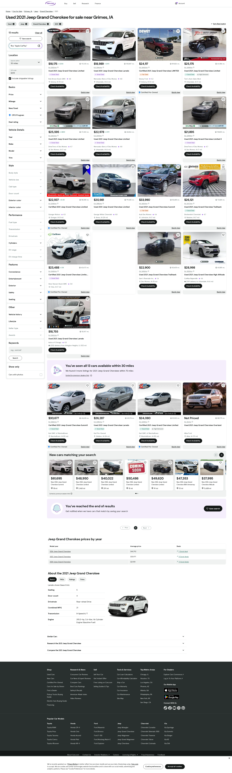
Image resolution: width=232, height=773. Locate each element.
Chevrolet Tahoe (147, 739)
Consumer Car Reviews (79, 674)
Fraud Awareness (147, 755)
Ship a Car (121, 682)
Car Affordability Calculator (127, 678)
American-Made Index (78, 694)
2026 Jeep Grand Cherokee (60, 551)
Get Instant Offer (100, 678)
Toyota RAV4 (51, 727)
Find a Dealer (52, 690)
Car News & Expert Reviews (80, 678)
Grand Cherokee (46, 11)
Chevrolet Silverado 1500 (150, 731)
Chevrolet (145, 723)
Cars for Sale (17, 11)
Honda (72, 723)
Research (85, 3)
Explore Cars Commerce (173, 674)
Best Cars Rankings (77, 686)
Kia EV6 (167, 743)
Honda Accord (75, 735)
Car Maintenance (123, 694)
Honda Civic (74, 731)
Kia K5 (166, 739)
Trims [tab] (82, 579)
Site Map (120, 698)
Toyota (49, 723)
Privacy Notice (72, 764)
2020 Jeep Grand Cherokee (60, 562)
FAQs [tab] (62, 579)
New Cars (50, 678)
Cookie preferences (153, 766)
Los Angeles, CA (146, 682)
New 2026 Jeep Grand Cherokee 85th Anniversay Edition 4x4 (186, 484)
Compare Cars (75, 682)
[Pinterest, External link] (183, 708)
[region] (116, 764)
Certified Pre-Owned (55, 682)
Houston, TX (144, 678)
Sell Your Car (98, 674)
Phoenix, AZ (144, 686)
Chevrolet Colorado (148, 743)
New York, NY (145, 698)
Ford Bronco (98, 731)
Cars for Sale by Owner (55, 686)
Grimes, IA (28, 11)
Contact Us (87, 755)
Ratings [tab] (72, 579)
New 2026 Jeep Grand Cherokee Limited (84, 483)
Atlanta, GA (144, 690)
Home (8, 11)
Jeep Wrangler (122, 727)
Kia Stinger (168, 735)
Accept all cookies (175, 766)
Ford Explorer (99, 743)
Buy (65, 3)
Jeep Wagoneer (123, 735)
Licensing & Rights (129, 755)
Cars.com (134, 764)
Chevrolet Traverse (148, 735)
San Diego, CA (145, 702)
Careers (116, 755)
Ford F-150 (98, 735)
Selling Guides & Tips (101, 686)
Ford (96, 723)
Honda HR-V (75, 743)
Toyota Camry (52, 739)
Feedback (161, 755)
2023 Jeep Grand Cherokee (60, 557)
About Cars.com (73, 755)
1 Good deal (183, 551)
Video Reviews (75, 698)
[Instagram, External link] (179, 708)
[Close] (229, 758)
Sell (74, 3)
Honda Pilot (74, 739)
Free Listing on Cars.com (103, 682)
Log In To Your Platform (172, 678)
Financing (50, 705)
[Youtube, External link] (174, 708)
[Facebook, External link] (170, 708)
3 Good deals (183, 562)
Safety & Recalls (76, 690)
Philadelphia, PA (146, 694)
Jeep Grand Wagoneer (125, 739)
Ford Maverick (99, 727)
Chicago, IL (144, 674)
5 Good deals (183, 557)
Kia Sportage (169, 727)
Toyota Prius (51, 731)
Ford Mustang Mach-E (102, 739)
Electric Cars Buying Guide (57, 701)
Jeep (36, 11)
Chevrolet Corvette (148, 727)
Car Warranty (122, 686)
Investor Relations (101, 755)
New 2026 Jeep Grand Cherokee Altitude (209, 483)
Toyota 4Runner (53, 743)
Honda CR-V (75, 727)
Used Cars (51, 674)
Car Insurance (122, 690)
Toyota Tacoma (52, 735)
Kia (165, 723)
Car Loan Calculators (125, 674)
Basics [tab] (52, 579)
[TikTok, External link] (165, 708)
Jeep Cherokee (123, 743)
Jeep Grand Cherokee (125, 731)
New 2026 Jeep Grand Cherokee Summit (58, 483)
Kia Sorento (168, 731)
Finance (98, 3)
